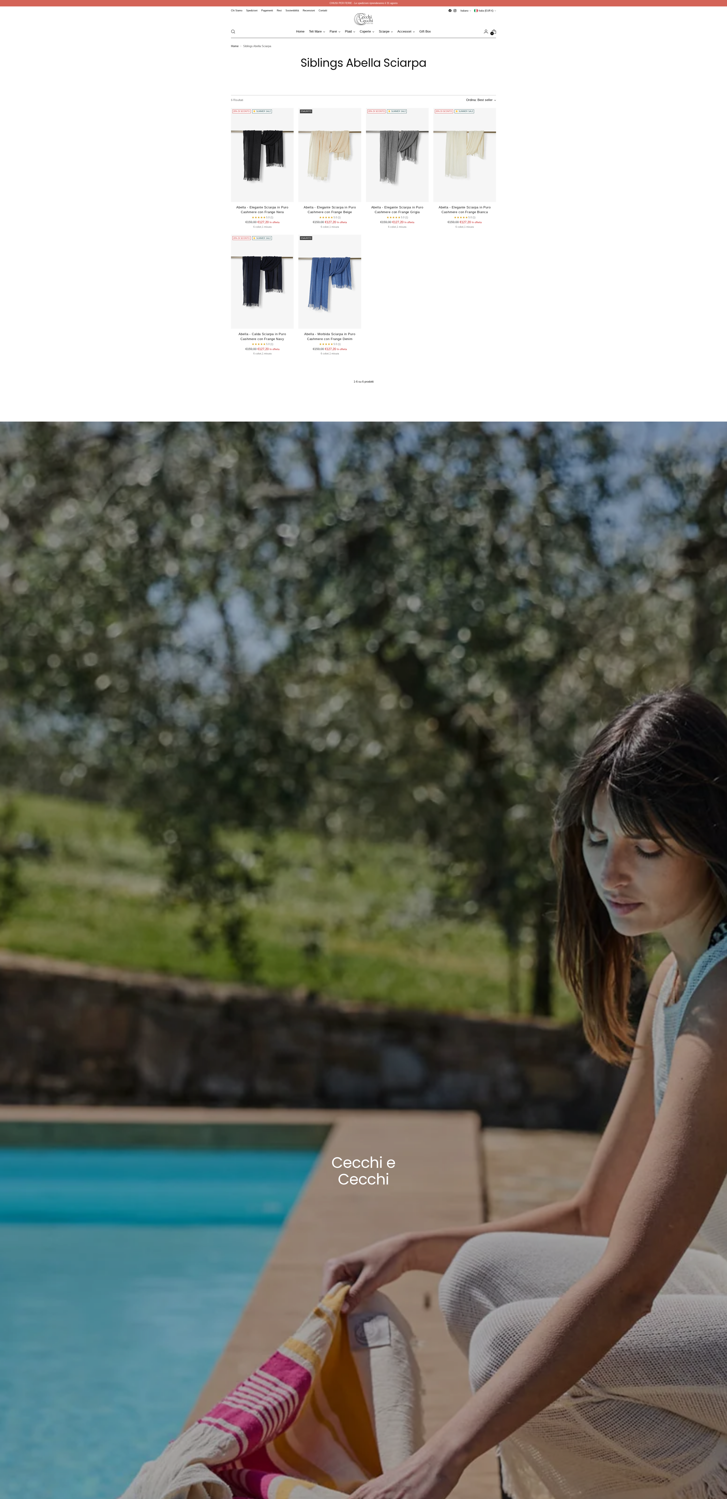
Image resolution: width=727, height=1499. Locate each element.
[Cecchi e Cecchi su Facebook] (385, 797)
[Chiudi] (427, 698)
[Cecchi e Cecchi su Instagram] (391, 797)
